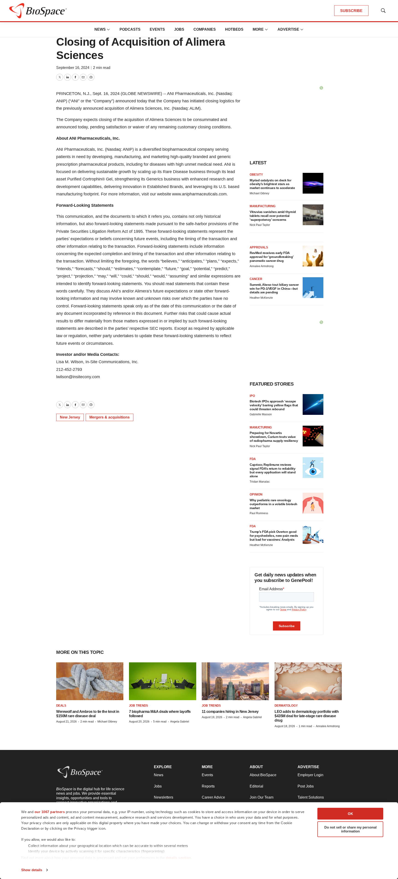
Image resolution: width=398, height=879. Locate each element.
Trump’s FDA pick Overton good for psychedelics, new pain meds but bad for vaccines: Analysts (274, 535)
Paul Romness (259, 513)
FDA (253, 459)
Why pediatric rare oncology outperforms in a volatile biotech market (273, 504)
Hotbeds (234, 29)
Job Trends (138, 705)
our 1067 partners (50, 812)
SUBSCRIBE (351, 11)
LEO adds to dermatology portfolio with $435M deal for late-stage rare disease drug (307, 716)
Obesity (256, 174)
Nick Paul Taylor (260, 225)
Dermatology (286, 705)
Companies (204, 29)
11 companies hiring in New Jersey (230, 712)
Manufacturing (262, 206)
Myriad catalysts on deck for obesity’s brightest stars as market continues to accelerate (272, 184)
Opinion (256, 494)
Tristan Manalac (260, 481)
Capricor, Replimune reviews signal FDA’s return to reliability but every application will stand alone (273, 470)
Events (157, 29)
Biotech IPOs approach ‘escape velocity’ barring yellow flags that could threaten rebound (274, 405)
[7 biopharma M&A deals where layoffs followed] (162, 681)
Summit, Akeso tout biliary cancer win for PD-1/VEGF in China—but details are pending (274, 288)
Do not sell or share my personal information (350, 829)
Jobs (179, 29)
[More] (108, 29)
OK (350, 814)
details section (178, 858)
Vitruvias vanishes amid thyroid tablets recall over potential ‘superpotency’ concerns (273, 215)
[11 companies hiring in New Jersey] (235, 681)
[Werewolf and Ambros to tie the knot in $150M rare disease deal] (89, 681)
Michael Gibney (259, 193)
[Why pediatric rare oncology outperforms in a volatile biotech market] (313, 503)
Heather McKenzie (261, 297)
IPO (252, 396)
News (100, 29)
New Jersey (70, 417)
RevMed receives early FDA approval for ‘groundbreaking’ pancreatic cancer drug (271, 257)
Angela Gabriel (179, 721)
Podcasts (130, 29)
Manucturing (261, 427)
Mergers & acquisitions (109, 417)
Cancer (256, 279)
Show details (31, 870)
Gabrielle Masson (261, 414)
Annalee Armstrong (262, 266)
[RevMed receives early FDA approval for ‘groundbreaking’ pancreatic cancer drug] (313, 256)
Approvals (259, 247)
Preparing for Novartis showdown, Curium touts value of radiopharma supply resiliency (274, 436)
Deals (61, 705)
